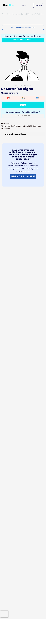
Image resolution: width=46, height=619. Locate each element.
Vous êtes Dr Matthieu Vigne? (23, 85)
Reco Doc (6, 14)
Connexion (38, 5)
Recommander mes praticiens (23, 27)
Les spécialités (18, 14)
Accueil (24, 5)
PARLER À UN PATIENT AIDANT (23, 40)
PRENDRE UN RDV (23, 176)
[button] (23, 134)
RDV (23, 105)
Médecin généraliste (34, 14)
